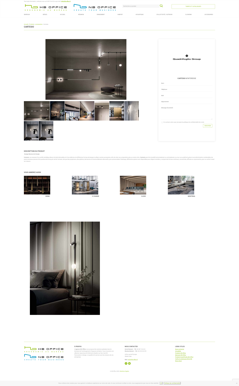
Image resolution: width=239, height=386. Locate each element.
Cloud (95, 196)
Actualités (178, 351)
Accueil (26, 24)
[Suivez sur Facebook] (126, 363)
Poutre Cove (191, 196)
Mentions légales (124, 371)
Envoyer (208, 126)
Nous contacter (179, 349)
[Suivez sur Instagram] (129, 363)
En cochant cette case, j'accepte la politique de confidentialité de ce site (183, 122)
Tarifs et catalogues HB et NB (183, 359)
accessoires (38, 24)
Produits (31, 24)
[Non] (237, 383)
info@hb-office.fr (66, 1)
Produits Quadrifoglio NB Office (184, 357)
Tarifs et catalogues (193, 6)
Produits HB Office (180, 353)
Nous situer (178, 361)
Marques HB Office (180, 355)
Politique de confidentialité (172, 383)
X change (47, 196)
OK (161, 383)
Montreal (143, 196)
